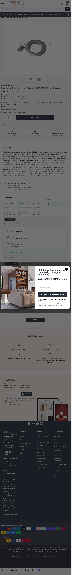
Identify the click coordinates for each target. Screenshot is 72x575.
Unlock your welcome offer (52, 295)
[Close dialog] (66, 269)
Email (39, 284)
